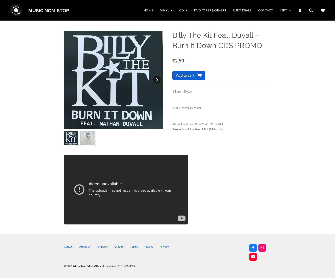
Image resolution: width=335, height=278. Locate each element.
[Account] (300, 10)
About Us (85, 246)
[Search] (311, 10)
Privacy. (164, 246)
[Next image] (157, 80)
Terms (134, 246)
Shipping (103, 246)
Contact (68, 246)
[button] (71, 138)
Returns (148, 246)
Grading (119, 246)
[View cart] (322, 10)
